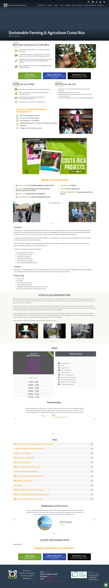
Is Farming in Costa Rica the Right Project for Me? (34, 444)
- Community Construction (33, 359)
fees (54, 348)
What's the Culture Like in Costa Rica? (30, 490)
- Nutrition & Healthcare (33, 363)
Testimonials (68, 5)
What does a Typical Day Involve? (28, 467)
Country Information (24, 481)
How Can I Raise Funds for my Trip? (29, 499)
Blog (73, 5)
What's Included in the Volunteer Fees (30, 448)
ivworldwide (48, 578)
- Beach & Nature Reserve (33, 370)
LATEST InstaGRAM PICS (54, 540)
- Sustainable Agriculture (33, 368)
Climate (19, 485)
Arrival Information (23, 462)
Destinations (41, 5)
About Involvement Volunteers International (32, 494)
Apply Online (79, 5)
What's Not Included (23, 453)
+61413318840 (52, 576)
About (56, 5)
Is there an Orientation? (25, 458)
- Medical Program (33, 361)
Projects (50, 5)
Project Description (54, 179)
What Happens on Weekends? (27, 471)
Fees (62, 5)
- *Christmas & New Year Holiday (33, 372)
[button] (15, 212)
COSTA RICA (15, 36)
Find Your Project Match (90, 5)
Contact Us (100, 5)
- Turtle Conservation (33, 366)
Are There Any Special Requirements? (30, 476)
